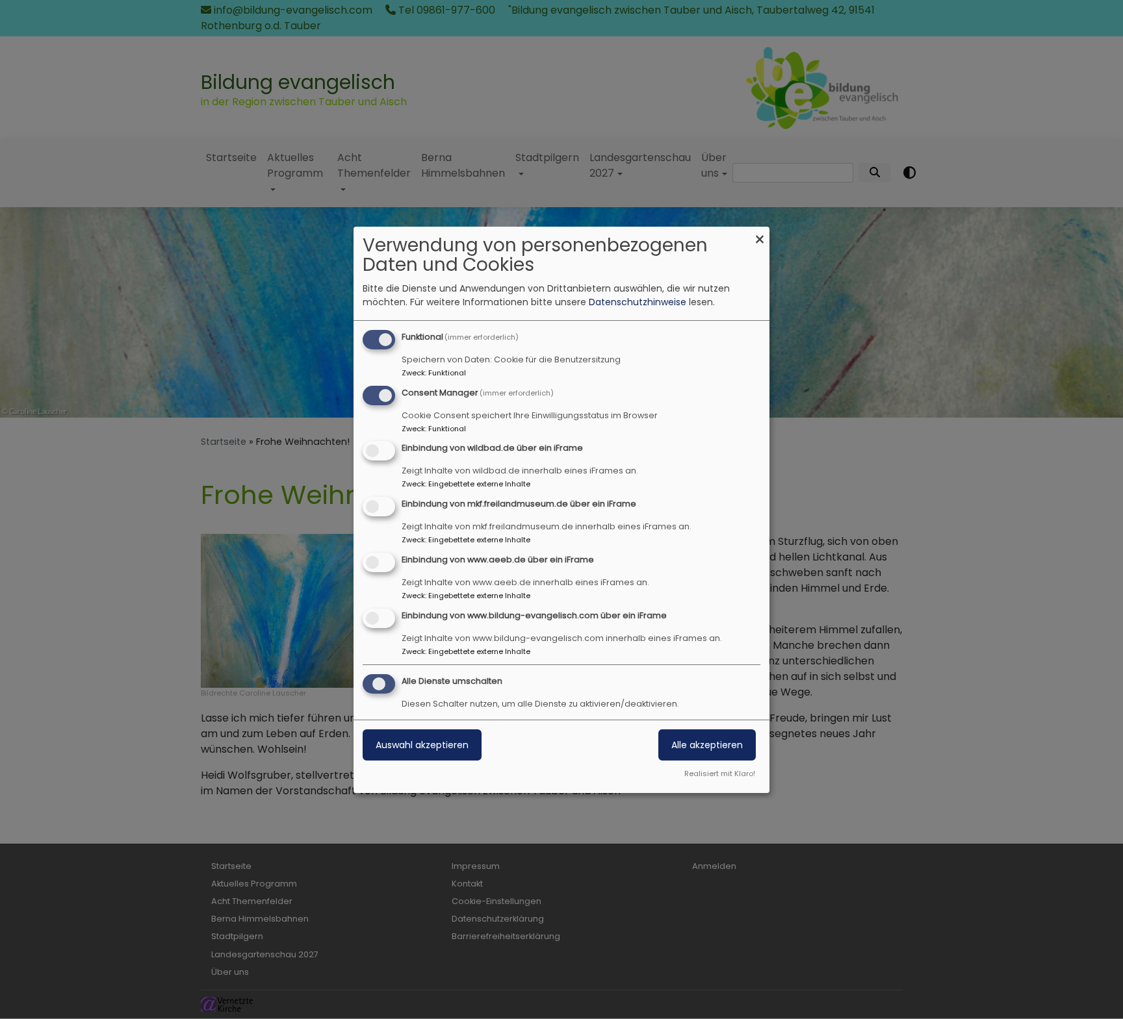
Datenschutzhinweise (637, 302)
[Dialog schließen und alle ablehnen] (759, 235)
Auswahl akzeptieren (422, 744)
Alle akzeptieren (707, 744)
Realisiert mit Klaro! (719, 773)
